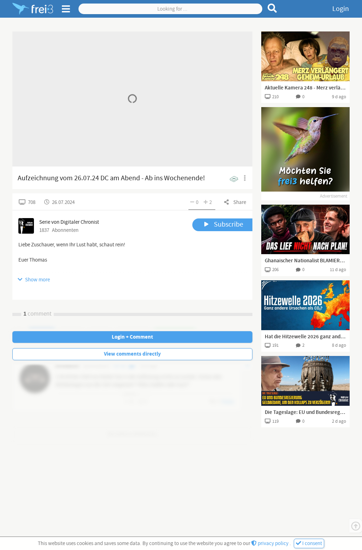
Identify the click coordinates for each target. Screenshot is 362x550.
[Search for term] (272, 8)
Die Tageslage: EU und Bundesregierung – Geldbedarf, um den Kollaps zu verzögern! (305, 412)
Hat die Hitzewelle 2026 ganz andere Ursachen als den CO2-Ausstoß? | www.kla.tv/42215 (305, 336)
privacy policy (273, 543)
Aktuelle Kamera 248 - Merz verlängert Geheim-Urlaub (305, 88)
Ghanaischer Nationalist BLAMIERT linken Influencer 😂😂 (305, 260)
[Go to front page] (32, 9)
